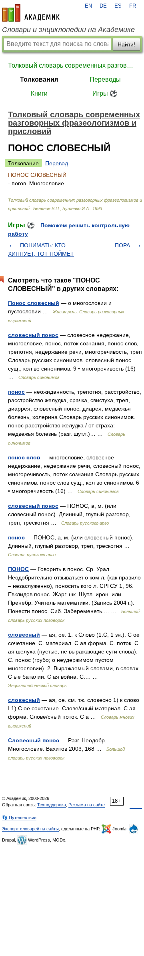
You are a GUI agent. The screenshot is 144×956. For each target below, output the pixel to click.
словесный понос (33, 335)
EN (88, 6)
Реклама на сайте (86, 804)
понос (16, 392)
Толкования (39, 79)
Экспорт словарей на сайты (30, 828)
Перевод (56, 163)
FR (132, 6)
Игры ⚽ (105, 93)
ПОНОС (18, 569)
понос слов (24, 457)
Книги (39, 93)
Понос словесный (33, 303)
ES (118, 6)
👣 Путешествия (19, 817)
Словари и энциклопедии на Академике (68, 30)
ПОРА (122, 245)
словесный (24, 634)
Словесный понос (33, 740)
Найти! (126, 44)
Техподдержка (51, 804)
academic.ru (31, 13)
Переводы (105, 79)
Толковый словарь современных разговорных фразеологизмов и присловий (72, 65)
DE (103, 6)
